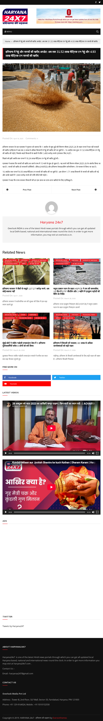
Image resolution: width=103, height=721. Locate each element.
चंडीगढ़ (23, 264)
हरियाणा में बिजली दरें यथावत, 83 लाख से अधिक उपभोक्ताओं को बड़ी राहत (73, 344)
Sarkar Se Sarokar (39, 260)
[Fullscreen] (97, 453)
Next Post (76, 189)
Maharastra (10, 318)
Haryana (24, 260)
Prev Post (27, 189)
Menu (9, 31)
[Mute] (93, 453)
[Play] (6, 453)
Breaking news (10, 260)
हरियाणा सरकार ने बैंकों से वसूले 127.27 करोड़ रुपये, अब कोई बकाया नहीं (26, 290)
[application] (51, 428)
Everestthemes (60, 717)
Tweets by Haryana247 (13, 626)
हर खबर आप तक (34, 264)
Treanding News (11, 264)
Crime (23, 315)
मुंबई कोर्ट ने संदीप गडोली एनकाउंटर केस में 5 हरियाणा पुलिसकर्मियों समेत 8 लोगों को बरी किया (24, 344)
